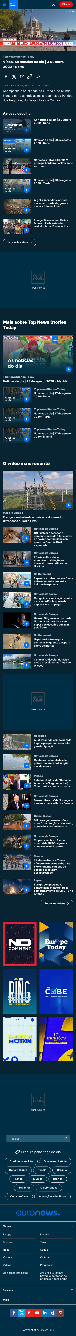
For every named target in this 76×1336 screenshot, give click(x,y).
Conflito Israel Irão (21, 1161)
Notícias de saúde (45, 594)
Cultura (44, 1257)
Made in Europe (13, 512)
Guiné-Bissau (42, 815)
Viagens (8, 1257)
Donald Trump (18, 1169)
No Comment (42, 573)
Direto (66, 4)
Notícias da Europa (46, 528)
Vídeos (7, 1265)
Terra (43, 1241)
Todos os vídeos (55, 903)
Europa (7, 1234)
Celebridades (48, 1187)
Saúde (44, 1249)
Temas (7, 1226)
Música (37, 1178)
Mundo (38, 775)
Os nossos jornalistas (15, 1272)
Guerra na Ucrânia (55, 1161)
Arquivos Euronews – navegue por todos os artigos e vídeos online (53, 1275)
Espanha (24, 1187)
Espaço (38, 880)
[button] (19, 242)
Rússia (42, 1169)
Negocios (40, 735)
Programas (46, 1265)
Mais (6, 1299)
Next (6, 1249)
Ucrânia (62, 1169)
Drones (57, 1178)
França (18, 1178)
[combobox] (38, 1138)
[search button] (66, 1138)
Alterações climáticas (52, 1196)
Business (8, 1241)
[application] (38, 30)
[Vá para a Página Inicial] (13, 4)
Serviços (8, 1290)
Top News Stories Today (18, 376)
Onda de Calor (19, 1196)
